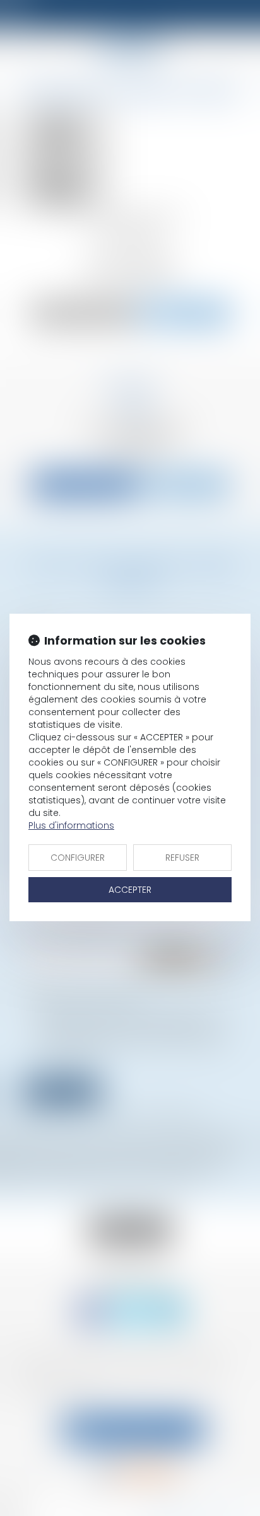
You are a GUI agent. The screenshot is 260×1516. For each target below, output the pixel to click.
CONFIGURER (77, 857)
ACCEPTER (130, 889)
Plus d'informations (71, 825)
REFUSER (182, 857)
